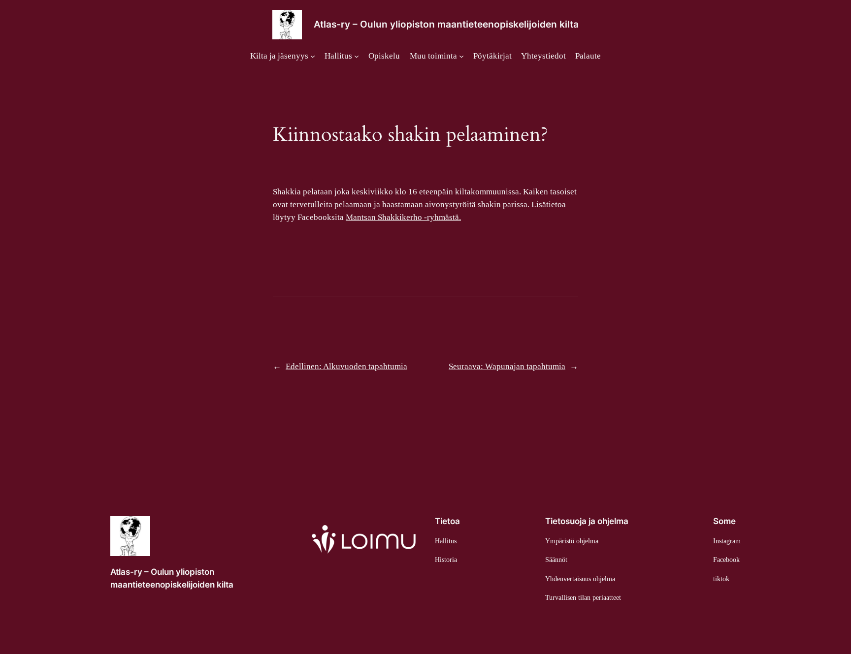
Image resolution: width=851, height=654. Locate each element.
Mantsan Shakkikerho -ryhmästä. (403, 217)
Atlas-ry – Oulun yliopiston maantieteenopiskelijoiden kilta (446, 24)
